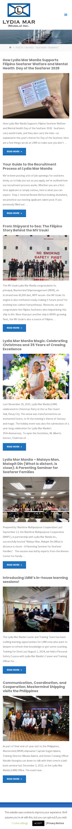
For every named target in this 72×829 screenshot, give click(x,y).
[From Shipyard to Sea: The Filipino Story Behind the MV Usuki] (36, 258)
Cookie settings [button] (20, 823)
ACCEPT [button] (38, 823)
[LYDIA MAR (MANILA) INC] (19, 14)
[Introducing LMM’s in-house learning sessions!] (36, 609)
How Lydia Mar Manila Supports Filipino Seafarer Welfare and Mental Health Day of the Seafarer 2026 (35, 64)
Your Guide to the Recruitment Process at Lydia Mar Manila (29, 166)
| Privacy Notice (55, 823)
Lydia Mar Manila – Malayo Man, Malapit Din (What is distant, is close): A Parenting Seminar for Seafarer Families (31, 465)
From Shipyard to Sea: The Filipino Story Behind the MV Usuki (32, 228)
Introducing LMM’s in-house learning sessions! (35, 579)
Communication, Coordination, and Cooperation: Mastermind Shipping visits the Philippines (34, 686)
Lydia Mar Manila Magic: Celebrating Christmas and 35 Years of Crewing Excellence (35, 344)
